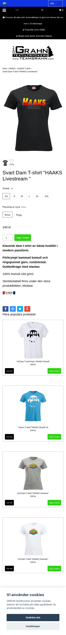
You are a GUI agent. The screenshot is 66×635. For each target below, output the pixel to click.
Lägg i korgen (54, 371)
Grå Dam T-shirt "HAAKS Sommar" (33, 493)
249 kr (33, 430)
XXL (47, 196)
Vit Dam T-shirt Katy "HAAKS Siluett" (33, 361)
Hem (6, 68)
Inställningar (33, 626)
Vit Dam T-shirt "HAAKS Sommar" (33, 559)
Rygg (19, 214)
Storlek (8, 188)
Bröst (7, 214)
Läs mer (9, 371)
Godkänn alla (33, 617)
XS (6, 196)
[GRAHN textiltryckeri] (33, 52)
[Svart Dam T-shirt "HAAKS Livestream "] (33, 118)
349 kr (33, 364)
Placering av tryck (14, 207)
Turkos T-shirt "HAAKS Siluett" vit (33, 427)
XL (37, 196)
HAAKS (13, 68)
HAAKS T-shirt (24, 68)
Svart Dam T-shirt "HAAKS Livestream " (21, 71)
